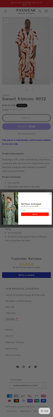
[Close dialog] (50, 194)
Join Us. (35, 214)
